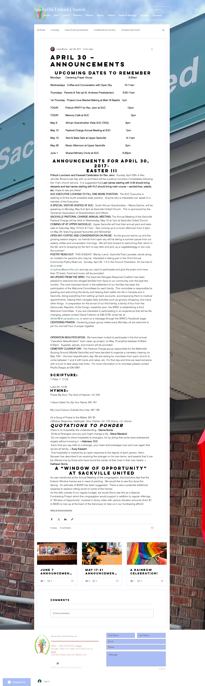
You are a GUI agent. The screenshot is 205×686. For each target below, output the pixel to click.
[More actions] (152, 49)
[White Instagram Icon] (63, 663)
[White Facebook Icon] (53, 663)
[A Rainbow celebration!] (147, 553)
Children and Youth (130, 30)
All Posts (41, 30)
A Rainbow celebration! (144, 571)
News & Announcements (76, 30)
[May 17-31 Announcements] (102, 553)
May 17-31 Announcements (101, 571)
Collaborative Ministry (105, 30)
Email (79, 646)
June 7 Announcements (56, 571)
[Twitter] (58, 663)
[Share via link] (72, 519)
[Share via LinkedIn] (65, 519)
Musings (55, 30)
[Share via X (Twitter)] (58, 519)
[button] (163, 30)
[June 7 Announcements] (57, 553)
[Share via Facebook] (51, 519)
